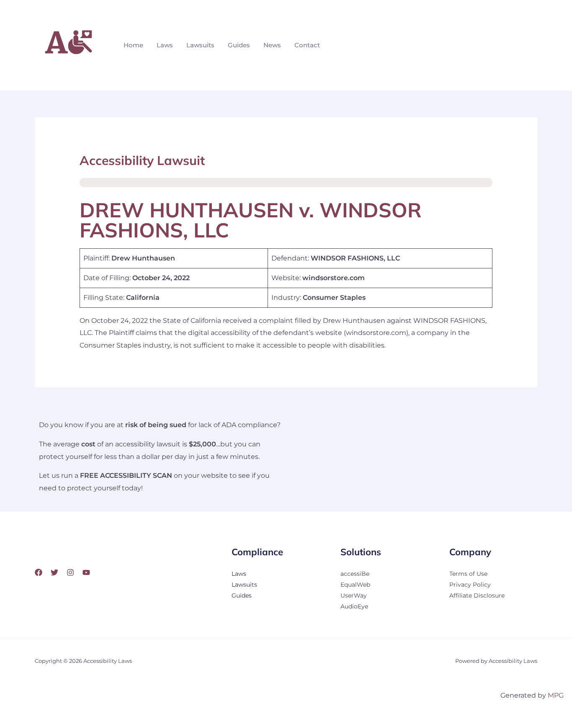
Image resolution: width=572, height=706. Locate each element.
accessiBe (354, 573)
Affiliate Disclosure (477, 595)
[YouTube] (86, 572)
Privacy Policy (470, 584)
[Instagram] (70, 572)
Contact (307, 45)
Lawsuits (200, 45)
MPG (556, 695)
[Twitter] (54, 572)
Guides (239, 45)
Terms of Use (468, 573)
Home (133, 45)
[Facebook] (38, 572)
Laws (165, 45)
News (272, 45)
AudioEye (354, 606)
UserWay (353, 595)
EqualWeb (355, 584)
